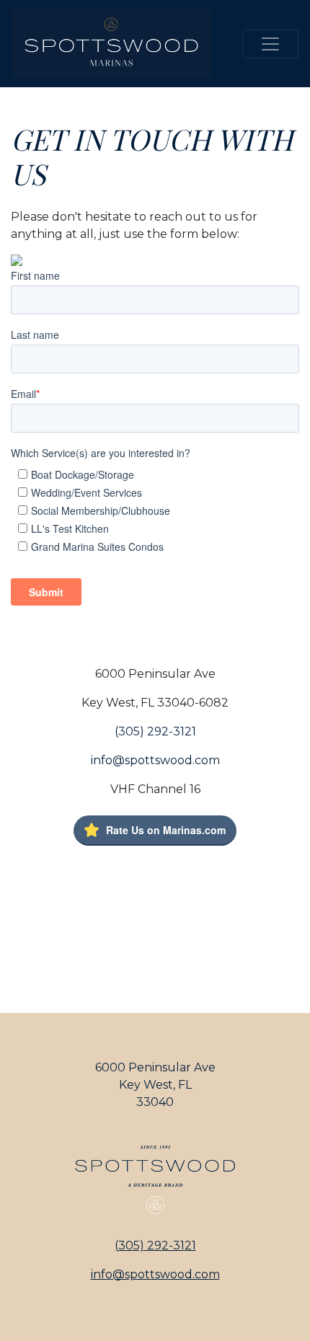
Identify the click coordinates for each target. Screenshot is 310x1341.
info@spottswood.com (155, 760)
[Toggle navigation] (270, 44)
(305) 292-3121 (155, 731)
